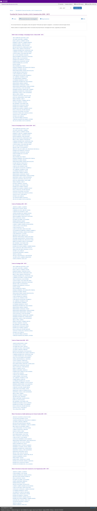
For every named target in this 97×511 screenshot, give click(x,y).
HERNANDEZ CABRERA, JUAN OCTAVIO (23, 382)
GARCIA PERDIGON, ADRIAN (20, 73)
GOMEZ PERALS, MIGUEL (19, 379)
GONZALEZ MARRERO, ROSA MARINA (22, 438)
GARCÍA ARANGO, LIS (18, 227)
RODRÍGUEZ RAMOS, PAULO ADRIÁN (22, 402)
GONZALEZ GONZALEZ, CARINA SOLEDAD (23, 489)
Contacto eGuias (68, 4)
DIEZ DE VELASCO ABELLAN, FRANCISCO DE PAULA (26, 149)
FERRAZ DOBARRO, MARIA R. (20, 370)
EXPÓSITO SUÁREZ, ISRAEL (19, 69)
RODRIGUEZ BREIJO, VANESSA (20, 244)
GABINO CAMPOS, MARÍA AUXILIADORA (23, 224)
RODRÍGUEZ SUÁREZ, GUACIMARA (21, 404)
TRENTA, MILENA (17, 254)
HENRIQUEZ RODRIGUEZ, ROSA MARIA (22, 81)
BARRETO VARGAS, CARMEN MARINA (22, 42)
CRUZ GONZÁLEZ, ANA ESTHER (21, 279)
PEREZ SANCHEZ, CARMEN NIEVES (21, 100)
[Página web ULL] (95, 507)
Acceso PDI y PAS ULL (91, 4)
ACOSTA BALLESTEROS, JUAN (20, 418)
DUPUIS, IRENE (16, 64)
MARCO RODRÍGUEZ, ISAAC (20, 443)
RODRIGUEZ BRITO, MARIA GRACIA (22, 496)
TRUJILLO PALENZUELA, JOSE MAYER (22, 255)
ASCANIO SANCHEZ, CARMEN (20, 39)
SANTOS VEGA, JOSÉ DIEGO (20, 114)
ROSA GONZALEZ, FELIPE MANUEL (21, 109)
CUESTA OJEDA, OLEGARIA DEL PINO (22, 53)
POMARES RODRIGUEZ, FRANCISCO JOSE (23, 239)
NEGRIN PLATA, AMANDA (19, 396)
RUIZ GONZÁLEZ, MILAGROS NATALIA (22, 247)
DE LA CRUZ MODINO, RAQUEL (20, 55)
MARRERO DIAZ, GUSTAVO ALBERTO (22, 445)
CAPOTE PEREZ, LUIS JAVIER (20, 473)
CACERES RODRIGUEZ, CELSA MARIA (22, 355)
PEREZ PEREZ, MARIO (18, 457)
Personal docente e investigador (29, 19)
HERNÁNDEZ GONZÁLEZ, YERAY (21, 84)
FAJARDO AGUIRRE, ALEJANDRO (21, 219)
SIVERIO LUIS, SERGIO (18, 116)
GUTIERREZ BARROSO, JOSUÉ (20, 80)
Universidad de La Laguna (5, 1)
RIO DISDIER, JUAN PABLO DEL (20, 103)
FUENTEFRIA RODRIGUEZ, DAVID (21, 222)
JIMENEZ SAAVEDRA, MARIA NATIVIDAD (23, 232)
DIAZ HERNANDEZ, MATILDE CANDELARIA (24, 363)
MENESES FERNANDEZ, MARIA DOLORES (23, 236)
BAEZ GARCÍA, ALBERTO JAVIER (21, 40)
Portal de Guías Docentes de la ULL (10, 4)
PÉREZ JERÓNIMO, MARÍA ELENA (21, 398)
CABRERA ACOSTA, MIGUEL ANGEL (22, 210)
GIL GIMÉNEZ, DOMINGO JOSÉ (20, 76)
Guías (15, 19)
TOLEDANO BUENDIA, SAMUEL (21, 252)
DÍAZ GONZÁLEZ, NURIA (19, 218)
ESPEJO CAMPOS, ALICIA (19, 368)
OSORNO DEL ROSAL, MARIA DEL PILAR (23, 454)
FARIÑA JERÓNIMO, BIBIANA (20, 481)
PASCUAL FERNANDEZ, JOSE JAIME (21, 97)
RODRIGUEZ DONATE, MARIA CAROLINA (23, 460)
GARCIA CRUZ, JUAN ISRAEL (20, 225)
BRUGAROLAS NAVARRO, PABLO (21, 426)
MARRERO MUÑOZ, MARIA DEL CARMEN (23, 89)
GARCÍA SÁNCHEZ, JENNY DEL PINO (22, 229)
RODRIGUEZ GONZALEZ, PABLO (21, 105)
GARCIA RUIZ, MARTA (18, 373)
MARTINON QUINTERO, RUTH (20, 451)
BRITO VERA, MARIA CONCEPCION (21, 48)
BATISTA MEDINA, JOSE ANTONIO (21, 45)
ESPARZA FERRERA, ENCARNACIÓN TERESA (24, 67)
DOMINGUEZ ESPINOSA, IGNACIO (21, 59)
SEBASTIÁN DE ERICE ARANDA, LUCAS (22, 249)
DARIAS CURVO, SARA (18, 431)
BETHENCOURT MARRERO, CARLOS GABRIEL (24, 424)
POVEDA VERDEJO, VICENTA (20, 102)
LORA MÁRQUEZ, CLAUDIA (19, 233)
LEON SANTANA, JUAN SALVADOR (21, 87)
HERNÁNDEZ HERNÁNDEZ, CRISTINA (22, 312)
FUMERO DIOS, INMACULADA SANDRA (22, 371)
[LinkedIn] (94, 507)
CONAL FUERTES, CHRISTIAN (20, 360)
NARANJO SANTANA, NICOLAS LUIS (22, 95)
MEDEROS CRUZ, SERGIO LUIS (20, 235)
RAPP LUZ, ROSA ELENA (19, 399)
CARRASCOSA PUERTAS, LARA (20, 211)
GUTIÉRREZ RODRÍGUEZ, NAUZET (21, 381)
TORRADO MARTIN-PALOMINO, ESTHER (23, 119)
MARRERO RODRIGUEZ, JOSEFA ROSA (22, 91)
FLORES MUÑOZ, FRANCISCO (20, 72)
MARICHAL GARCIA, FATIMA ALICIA (22, 390)
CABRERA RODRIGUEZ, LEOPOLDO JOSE (23, 50)
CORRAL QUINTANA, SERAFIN (20, 429)
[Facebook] (90, 507)
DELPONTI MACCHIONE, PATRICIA (21, 214)
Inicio (11, 10)
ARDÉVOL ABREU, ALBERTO (20, 207)
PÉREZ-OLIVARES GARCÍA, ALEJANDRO (23, 241)
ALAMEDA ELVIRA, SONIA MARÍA (21, 348)
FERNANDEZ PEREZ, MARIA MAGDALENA (23, 70)
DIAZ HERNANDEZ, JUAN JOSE (20, 434)
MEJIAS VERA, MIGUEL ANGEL (20, 453)
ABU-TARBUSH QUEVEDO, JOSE (21, 37)
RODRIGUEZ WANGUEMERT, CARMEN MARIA (24, 246)
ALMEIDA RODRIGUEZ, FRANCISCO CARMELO (24, 420)
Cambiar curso (77, 8)
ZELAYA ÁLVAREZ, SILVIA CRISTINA (22, 120)
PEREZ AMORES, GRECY (19, 98)
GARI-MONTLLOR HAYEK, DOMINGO (22, 75)
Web (84, 19)
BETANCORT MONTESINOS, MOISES (21, 423)
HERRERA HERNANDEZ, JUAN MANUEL (23, 384)
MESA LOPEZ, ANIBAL (18, 94)
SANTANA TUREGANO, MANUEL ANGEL (23, 113)
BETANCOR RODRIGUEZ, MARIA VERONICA (24, 352)
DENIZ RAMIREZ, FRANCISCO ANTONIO (23, 56)
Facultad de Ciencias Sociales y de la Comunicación (29, 10)
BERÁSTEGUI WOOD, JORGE (20, 208)
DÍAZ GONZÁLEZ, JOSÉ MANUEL (21, 366)
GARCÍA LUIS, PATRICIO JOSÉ (20, 166)
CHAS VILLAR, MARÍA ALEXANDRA (22, 357)
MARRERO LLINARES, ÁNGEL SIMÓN (22, 446)
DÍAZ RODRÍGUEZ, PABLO (19, 66)
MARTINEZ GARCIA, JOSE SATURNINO (22, 92)
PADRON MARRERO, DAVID (19, 456)
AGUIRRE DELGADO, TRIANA (20, 346)
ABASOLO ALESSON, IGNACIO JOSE (22, 417)
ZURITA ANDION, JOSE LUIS (20, 258)
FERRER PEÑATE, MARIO (19, 221)
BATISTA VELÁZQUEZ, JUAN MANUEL (22, 351)
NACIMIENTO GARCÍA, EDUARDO (21, 492)
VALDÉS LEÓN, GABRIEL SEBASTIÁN (22, 257)
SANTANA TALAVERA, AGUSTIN (21, 111)
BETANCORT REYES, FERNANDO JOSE (22, 47)
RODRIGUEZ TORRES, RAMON (20, 106)
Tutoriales (61, 4)
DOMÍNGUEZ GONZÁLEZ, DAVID (21, 61)
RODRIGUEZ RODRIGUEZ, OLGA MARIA (23, 464)
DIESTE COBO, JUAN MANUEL (20, 58)
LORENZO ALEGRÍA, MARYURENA (21, 387)
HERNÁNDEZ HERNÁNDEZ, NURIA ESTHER (23, 86)
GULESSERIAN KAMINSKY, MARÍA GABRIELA (24, 230)
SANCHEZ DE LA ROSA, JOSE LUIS (21, 500)
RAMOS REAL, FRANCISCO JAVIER (21, 459)
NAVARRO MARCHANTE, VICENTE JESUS (23, 238)
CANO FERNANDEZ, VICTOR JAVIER (22, 428)
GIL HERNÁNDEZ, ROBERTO (20, 78)
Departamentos (45, 19)
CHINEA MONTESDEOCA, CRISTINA (21, 359)
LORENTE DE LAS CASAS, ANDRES (21, 442)
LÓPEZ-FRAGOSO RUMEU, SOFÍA (21, 388)
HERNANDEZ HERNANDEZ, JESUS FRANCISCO (24, 440)
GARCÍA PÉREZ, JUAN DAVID (20, 376)
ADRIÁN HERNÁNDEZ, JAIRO (20, 343)
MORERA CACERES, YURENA (20, 395)
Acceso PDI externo (79, 4)
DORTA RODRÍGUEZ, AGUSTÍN (20, 62)
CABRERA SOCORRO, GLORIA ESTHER (22, 51)
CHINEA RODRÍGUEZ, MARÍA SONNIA (22, 213)
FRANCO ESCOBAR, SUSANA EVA (21, 484)
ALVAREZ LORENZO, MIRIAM (20, 349)
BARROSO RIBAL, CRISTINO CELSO (21, 44)
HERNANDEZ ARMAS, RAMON (20, 83)
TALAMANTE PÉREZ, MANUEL (20, 117)
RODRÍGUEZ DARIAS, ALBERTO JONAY (22, 108)
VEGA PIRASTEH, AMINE (19, 409)
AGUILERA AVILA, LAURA (19, 344)
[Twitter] (93, 507)
